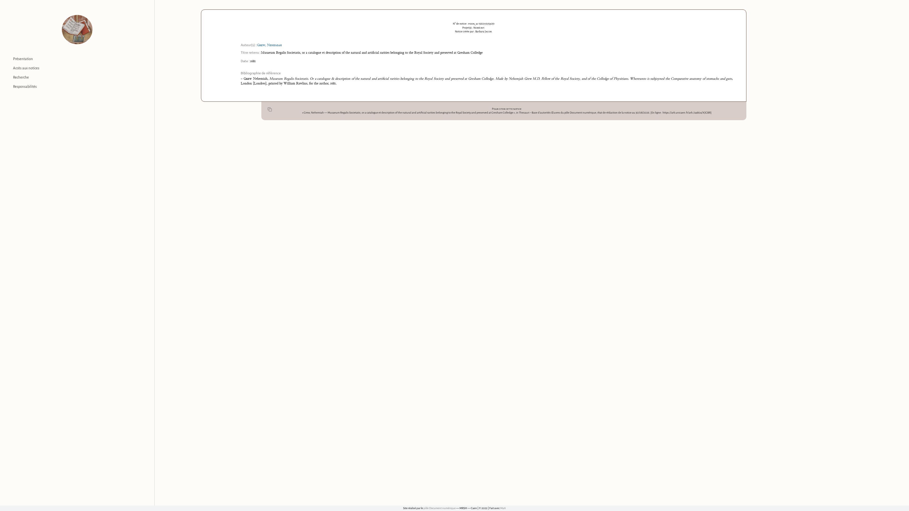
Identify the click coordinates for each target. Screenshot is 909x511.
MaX (503, 508)
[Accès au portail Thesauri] (77, 29)
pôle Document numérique (439, 508)
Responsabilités (25, 86)
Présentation (23, 59)
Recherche (21, 77)
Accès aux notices (26, 68)
